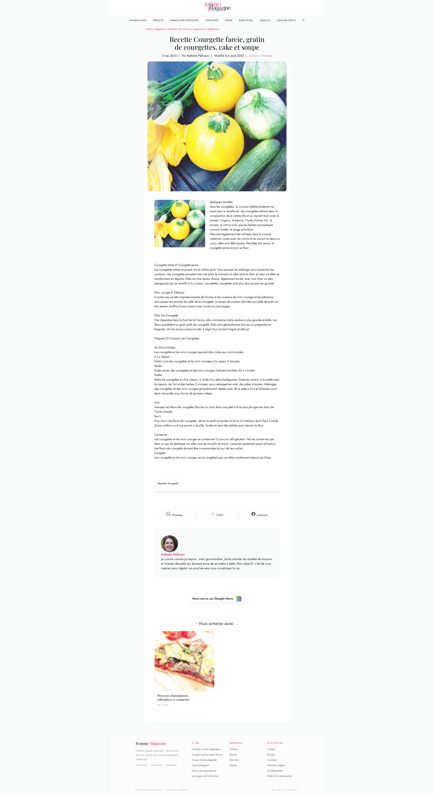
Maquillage (138, 20)
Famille (265, 20)
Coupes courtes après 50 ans (207, 754)
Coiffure (212, 20)
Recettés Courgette (168, 483)
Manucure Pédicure (184, 20)
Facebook (171, 765)
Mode (229, 20)
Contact (271, 749)
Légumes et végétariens (206, 29)
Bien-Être (246, 20)
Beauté (158, 20)
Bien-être (234, 760)
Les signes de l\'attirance (205, 776)
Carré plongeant (200, 765)
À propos (272, 760)
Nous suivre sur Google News (213, 598)
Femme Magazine (155, 29)
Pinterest (157, 765)
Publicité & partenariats (279, 776)
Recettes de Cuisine (179, 29)
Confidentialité (275, 771)
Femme (151, 743)
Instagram (142, 765)
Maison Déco (286, 20)
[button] (303, 20)
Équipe (271, 754)
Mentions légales (276, 765)
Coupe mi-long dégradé (204, 760)
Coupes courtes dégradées (206, 749)
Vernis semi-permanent (204, 771)
